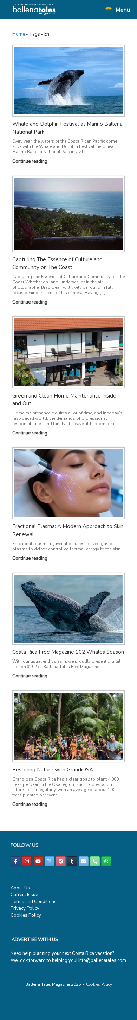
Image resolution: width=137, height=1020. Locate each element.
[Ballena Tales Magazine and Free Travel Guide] (34, 9)
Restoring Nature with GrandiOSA (52, 769)
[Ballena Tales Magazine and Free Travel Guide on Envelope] (84, 861)
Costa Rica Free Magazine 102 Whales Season (68, 652)
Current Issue (24, 894)
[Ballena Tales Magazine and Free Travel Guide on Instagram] (27, 861)
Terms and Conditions (34, 902)
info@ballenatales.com (102, 960)
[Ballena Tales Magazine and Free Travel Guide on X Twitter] (49, 861)
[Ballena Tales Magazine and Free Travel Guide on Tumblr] (72, 861)
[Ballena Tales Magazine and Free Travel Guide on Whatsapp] (106, 861)
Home (18, 34)
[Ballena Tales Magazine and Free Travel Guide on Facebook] (15, 861)
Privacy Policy (25, 908)
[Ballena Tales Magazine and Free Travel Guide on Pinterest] (61, 861)
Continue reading (30, 161)
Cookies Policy (26, 915)
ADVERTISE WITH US (35, 940)
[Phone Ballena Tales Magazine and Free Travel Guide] (95, 861)
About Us (20, 888)
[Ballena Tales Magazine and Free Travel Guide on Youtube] (38, 861)
